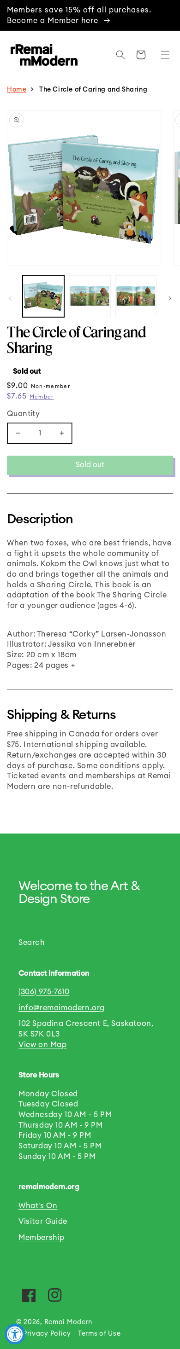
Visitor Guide (42, 1221)
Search (31, 942)
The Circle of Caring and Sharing (94, 90)
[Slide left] (10, 298)
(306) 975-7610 (43, 992)
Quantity (23, 413)
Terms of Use (99, 1334)
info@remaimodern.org (61, 1008)
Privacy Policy (47, 1334)
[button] (163, 55)
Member (42, 396)
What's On (37, 1206)
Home (16, 90)
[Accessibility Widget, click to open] (15, 1334)
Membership (41, 1237)
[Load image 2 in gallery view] (89, 296)
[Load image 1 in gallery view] (43, 296)
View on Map (42, 1044)
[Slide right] (170, 298)
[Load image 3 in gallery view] (136, 296)
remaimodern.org (48, 1187)
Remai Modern (68, 1322)
